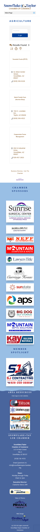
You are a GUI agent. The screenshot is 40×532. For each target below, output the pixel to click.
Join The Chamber (23, 172)
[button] (10, 45)
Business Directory (17, 171)
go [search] (21, 35)
